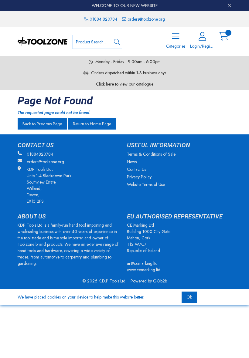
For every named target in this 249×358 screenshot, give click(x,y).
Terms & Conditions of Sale (151, 154)
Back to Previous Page (42, 124)
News (132, 162)
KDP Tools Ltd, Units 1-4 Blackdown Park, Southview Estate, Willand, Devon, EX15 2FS (50, 185)
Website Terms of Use (146, 184)
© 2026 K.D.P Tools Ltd (103, 281)
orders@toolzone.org (145, 19)
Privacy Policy (139, 177)
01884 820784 (102, 19)
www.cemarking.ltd (143, 270)
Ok (189, 297)
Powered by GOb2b (149, 281)
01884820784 (40, 154)
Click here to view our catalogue (124, 84)
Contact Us (136, 169)
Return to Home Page (92, 124)
